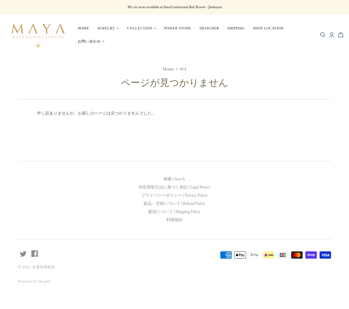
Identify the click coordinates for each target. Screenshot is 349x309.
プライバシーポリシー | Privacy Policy (174, 195)
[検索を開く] (323, 35)
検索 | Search (174, 179)
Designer (209, 28)
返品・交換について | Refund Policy (174, 203)
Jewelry (106, 28)
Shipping (236, 28)
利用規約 (174, 220)
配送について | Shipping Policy (174, 211)
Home (83, 28)
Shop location (268, 28)
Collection (139, 28)
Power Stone (177, 28)
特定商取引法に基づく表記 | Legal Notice (174, 187)
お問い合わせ (89, 41)
